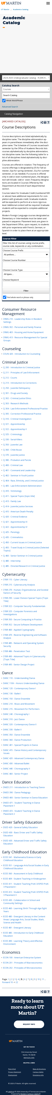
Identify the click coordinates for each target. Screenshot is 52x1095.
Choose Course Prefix (13, 250)
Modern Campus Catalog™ (31, 1094)
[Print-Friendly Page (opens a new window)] (45, 122)
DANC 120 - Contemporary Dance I (19, 688)
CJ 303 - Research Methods (15, 403)
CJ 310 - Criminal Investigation (17, 419)
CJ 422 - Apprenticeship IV (15, 527)
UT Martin (5, 9)
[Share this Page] (41, 122)
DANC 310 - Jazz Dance (14, 719)
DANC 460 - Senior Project (15, 773)
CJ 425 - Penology (11, 532)
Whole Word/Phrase (14, 100)
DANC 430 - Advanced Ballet (16, 763)
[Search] (47, 95)
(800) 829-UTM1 (29, 1058)
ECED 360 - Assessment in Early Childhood (23, 873)
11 (43, 979)
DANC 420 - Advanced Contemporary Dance (23, 758)
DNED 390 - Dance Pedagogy (16, 792)
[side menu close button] (48, 3)
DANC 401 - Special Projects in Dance (20, 745)
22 (17, 982)
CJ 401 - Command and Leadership (19, 470)
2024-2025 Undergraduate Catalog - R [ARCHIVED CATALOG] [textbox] (26, 77)
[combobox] (26, 77)
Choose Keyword (11, 279)
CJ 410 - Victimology (12, 491)
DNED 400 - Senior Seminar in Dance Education (25, 797)
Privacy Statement (14, 1072)
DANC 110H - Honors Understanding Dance (23, 683)
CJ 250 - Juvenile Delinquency (16, 388)
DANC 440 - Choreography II (16, 768)
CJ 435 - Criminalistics (13, 537)
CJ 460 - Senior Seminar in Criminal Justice (22, 555)
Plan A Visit (12, 1069)
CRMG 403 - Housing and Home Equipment (23, 332)
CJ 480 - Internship (12, 560)
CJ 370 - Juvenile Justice (14, 455)
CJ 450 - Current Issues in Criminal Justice (22, 542)
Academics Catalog (20, 9)
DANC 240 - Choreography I (16, 714)
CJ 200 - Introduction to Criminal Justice (21, 367)
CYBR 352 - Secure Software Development (23, 624)
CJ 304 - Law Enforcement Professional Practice (25, 408)
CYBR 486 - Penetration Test (16, 651)
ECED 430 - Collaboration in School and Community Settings (21, 902)
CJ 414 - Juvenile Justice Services (18, 506)
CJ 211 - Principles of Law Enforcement (21, 372)
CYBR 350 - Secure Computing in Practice (22, 619)
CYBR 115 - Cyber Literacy (15, 579)
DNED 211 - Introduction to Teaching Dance (24, 787)
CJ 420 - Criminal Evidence (15, 516)
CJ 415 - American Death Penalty (18, 511)
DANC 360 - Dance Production (17, 739)
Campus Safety (38, 1072)
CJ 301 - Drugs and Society (15, 393)
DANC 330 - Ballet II (12, 729)
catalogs (11, 1091)
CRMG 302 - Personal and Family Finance (22, 327)
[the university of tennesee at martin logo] (10, 3)
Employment (12, 1075)
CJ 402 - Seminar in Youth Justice (18, 475)
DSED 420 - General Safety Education (20, 827)
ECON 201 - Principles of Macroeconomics (23, 962)
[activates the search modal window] (42, 3)
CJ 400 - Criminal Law (13, 465)
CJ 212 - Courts (10, 377)
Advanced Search (10, 106)
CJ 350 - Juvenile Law (12, 444)
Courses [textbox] (7, 89)
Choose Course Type (13, 270)
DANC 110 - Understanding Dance (19, 678)
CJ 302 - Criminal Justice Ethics (17, 398)
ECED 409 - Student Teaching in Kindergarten (24, 878)
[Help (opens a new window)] (48, 122)
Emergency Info (38, 1075)
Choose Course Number (14, 260)
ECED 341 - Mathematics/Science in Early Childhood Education (22, 859)
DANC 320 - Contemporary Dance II (19, 724)
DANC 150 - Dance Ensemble (16, 698)
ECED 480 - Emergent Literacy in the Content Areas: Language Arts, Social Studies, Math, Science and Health (24, 919)
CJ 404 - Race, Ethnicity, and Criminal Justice (23, 480)
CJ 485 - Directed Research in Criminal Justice (24, 566)
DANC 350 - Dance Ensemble (16, 734)
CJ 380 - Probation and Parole (17, 460)
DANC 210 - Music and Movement (19, 703)
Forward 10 (7, 982)
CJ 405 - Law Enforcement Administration (22, 485)
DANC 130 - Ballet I (12, 693)
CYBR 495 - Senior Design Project (18, 664)
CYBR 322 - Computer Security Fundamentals (24, 606)
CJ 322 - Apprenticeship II (15, 429)
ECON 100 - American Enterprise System (22, 957)
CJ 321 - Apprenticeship (14, 424)
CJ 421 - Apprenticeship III (15, 521)
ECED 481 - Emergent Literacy (17, 927)
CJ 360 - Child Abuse (12, 449)
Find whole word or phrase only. (20, 297)
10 (38, 979)
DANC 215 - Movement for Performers (21, 709)
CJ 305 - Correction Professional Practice (22, 413)
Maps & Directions (39, 1069)
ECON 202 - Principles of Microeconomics (22, 967)
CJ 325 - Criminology (12, 434)
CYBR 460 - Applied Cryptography (19, 629)
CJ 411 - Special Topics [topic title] (19, 496)
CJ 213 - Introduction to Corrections (20, 382)
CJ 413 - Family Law (12, 501)
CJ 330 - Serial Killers (12, 439)
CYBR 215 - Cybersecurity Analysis (19, 584)
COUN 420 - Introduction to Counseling (21, 353)
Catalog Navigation (14, 113)
